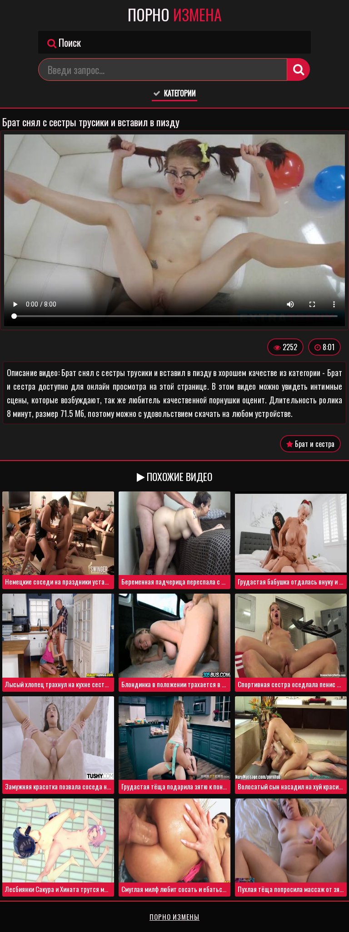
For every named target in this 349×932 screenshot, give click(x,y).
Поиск (68, 42)
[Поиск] (298, 69)
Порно (175, 14)
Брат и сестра (313, 443)
